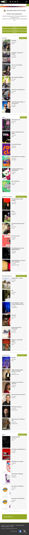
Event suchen (14, 29)
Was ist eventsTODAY (10, 525)
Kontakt (11, 526)
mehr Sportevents (22, 434)
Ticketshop (15, 32)
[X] (24, 531)
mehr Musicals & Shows (21, 275)
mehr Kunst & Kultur (22, 355)
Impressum (3, 525)
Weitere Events (8, 516)
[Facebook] (20, 531)
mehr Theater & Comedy (21, 196)
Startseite (14, 27)
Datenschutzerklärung (5, 526)
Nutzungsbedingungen (20, 525)
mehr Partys (23, 117)
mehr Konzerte (23, 38)
